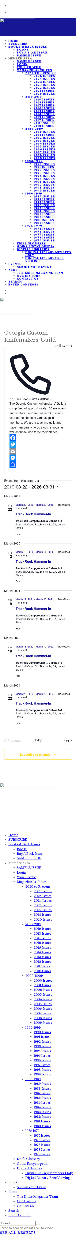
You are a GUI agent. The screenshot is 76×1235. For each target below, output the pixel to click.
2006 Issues (44, 149)
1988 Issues (44, 199)
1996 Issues (44, 182)
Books (23, 49)
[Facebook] (38, 437)
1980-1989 (33, 193)
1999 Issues (44, 190)
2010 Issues (44, 126)
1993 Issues (44, 173)
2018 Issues (44, 102)
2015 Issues (44, 111)
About (14, 270)
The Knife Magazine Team (40, 273)
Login (22, 64)
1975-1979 (33, 226)
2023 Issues (44, 85)
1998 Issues (44, 187)
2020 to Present (40, 73)
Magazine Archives (34, 70)
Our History (28, 276)
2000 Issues (44, 132)
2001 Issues (44, 135)
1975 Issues (44, 229)
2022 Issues (44, 88)
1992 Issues (44, 170)
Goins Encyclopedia (35, 246)
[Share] (38, 464)
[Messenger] (38, 458)
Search (13, 1211)
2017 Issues (44, 105)
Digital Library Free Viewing (44, 259)
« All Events (63, 346)
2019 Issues (44, 99)
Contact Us (28, 278)
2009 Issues (44, 158)
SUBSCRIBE (17, 840)
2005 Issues (44, 146)
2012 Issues (44, 120)
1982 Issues (44, 217)
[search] (38, 1224)
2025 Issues (44, 79)
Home (13, 835)
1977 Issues (44, 234)
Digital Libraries (33, 249)
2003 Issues (44, 140)
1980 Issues (44, 223)
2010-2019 (33, 96)
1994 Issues (44, 176)
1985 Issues (44, 208)
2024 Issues (44, 82)
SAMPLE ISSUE (29, 61)
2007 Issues (44, 152)
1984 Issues (44, 211)
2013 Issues (44, 117)
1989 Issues (44, 196)
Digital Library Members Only (48, 253)
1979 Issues (44, 240)
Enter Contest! (23, 284)
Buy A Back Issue (32, 52)
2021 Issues (44, 91)
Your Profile (29, 67)
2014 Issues (44, 114)
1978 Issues (44, 237)
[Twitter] (38, 444)
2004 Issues (44, 143)
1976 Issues (44, 231)
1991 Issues (44, 167)
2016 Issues (44, 108)
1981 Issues (44, 220)
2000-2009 (34, 129)
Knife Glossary (31, 243)
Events (15, 264)
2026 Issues (44, 76)
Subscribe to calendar (36, 754)
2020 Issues (44, 93)
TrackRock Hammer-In (33, 514)
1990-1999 (34, 161)
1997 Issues (44, 184)
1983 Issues (44, 214)
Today (38, 740)
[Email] (38, 451)
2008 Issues (44, 155)
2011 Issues (44, 123)
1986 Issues (44, 205)
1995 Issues (44, 179)
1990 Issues (44, 164)
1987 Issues (44, 202)
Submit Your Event (34, 267)
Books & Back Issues (27, 46)
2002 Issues (44, 137)
